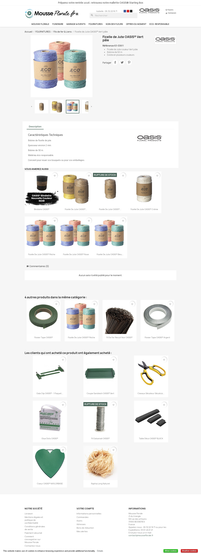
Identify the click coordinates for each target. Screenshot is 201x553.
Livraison (29, 513)
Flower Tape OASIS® (43, 337)
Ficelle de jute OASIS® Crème (144, 209)
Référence (108, 45)
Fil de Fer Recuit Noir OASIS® (119, 337)
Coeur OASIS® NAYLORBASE (50, 483)
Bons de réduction (85, 528)
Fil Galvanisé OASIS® (100, 438)
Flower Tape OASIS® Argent (157, 337)
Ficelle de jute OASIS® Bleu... (110, 254)
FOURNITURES (96, 24)
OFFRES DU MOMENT (136, 24)
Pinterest (129, 62)
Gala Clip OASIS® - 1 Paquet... (50, 393)
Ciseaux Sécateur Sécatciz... (151, 393)
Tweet (122, 62)
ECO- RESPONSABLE (159, 24)
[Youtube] (128, 11)
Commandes (82, 517)
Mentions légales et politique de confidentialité (34, 520)
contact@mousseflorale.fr (141, 535)
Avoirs (79, 520)
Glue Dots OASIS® (50, 438)
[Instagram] (131, 11)
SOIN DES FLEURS (114, 24)
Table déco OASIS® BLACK (151, 438)
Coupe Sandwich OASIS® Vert (100, 393)
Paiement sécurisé (33, 533)
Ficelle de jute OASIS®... (76, 209)
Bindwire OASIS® (41, 209)
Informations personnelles (89, 513)
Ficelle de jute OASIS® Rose (76, 254)
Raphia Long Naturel (100, 483)
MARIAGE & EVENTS (75, 24)
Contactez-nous (32, 546)
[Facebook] (125, 11)
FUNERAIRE (57, 24)
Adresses (81, 524)
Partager (115, 62)
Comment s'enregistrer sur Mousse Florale (33, 539)
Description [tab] (35, 126)
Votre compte (85, 508)
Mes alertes (82, 531)
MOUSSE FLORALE (40, 24)
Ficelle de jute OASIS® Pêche (41, 254)
